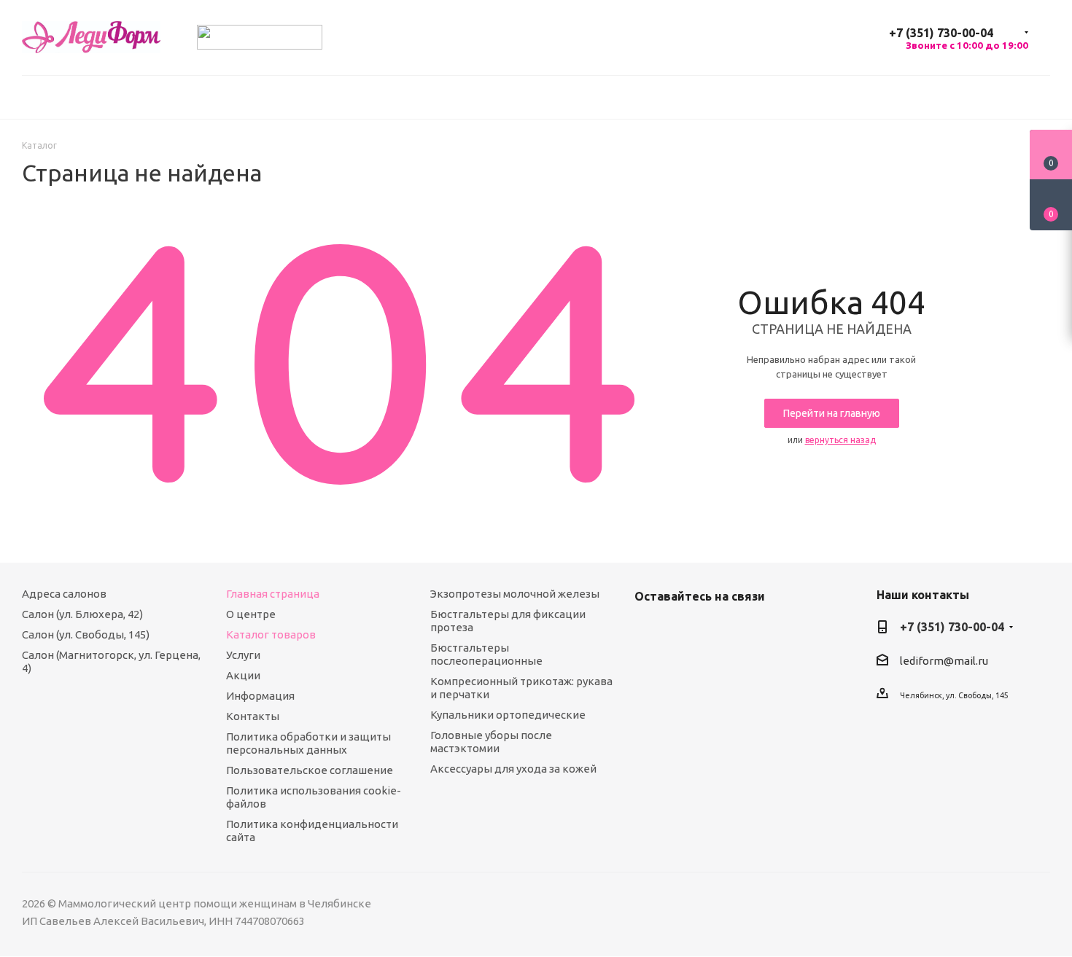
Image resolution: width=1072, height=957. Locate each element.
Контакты (252, 716)
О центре (251, 614)
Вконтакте (649, 630)
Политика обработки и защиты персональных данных (308, 743)
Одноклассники (685, 630)
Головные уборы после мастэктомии (491, 741)
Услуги (243, 655)
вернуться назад (840, 440)
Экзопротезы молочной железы (514, 593)
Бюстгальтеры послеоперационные (486, 654)
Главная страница (272, 593)
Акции (243, 675)
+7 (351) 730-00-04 (941, 32)
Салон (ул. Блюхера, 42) (82, 614)
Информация (260, 696)
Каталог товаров (271, 634)
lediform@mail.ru (944, 661)
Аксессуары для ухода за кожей (513, 768)
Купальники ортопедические (508, 714)
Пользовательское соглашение (309, 770)
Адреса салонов (64, 593)
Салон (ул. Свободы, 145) (85, 634)
